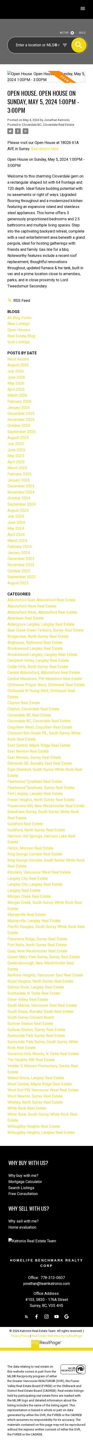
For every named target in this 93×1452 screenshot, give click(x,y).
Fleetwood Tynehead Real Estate (34, 781)
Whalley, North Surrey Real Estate (35, 1102)
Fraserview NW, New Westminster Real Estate (45, 806)
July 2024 (15, 516)
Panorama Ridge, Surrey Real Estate (37, 939)
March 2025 (17, 468)
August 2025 (18, 437)
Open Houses (18, 330)
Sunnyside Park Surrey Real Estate (36, 1035)
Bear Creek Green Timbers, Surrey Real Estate (45, 630)
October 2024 (18, 498)
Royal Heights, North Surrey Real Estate (40, 981)
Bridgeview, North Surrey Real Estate (37, 636)
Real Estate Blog (21, 336)
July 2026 (15, 371)
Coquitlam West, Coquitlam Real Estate (39, 727)
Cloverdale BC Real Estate (29, 715)
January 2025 (18, 480)
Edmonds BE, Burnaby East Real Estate (39, 763)
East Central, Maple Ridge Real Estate (38, 745)
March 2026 (17, 395)
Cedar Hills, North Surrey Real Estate (37, 666)
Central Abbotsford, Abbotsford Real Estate (43, 672)
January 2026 (18, 407)
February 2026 (19, 401)
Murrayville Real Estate (26, 914)
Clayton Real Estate (23, 703)
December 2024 (20, 486)
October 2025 (18, 425)
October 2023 (18, 571)
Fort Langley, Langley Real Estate (35, 793)
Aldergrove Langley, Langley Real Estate (40, 624)
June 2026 (16, 377)
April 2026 (16, 389)
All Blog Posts (19, 318)
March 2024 (17, 540)
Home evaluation (22, 1227)
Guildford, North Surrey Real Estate (36, 830)
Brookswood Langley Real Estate (35, 648)
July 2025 (15, 444)
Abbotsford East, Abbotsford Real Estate (41, 600)
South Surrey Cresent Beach (30, 1017)
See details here (44, 149)
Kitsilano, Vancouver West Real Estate (39, 872)
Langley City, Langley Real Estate (34, 884)
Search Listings (21, 1188)
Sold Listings (18, 342)
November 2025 (20, 419)
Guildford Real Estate (25, 824)
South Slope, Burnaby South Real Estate (40, 1011)
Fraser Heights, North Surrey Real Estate (41, 800)
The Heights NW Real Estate (31, 1060)
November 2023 (20, 565)
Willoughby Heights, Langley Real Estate (41, 1132)
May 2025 (15, 456)
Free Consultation (23, 1194)
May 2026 (15, 383)
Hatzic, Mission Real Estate (30, 848)
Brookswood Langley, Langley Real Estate (42, 654)
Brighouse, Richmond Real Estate (34, 642)
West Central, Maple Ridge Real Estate (39, 1084)
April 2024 (16, 534)
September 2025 (21, 431)
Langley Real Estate (24, 890)
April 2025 (16, 462)
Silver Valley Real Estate (27, 999)
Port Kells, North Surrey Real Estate (37, 945)
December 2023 (20, 558)
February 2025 (19, 474)
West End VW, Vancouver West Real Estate (43, 1090)
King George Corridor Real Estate (34, 854)
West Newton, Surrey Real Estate (34, 1096)
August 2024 (18, 510)
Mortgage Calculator (25, 1181)
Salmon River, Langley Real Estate (35, 987)
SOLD (82, 32)
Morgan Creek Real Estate (29, 896)
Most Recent (18, 359)
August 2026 (18, 365)
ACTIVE (64, 32)
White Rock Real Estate (26, 1108)
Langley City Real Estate (27, 878)
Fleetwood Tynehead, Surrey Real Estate (41, 787)
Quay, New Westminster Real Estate (37, 951)
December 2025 (20, 413)
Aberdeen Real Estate (25, 618)
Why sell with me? (23, 1221)
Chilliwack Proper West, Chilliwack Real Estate (46, 685)
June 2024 (16, 522)
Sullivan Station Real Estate (30, 1023)
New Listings (18, 323)
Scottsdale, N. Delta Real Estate (33, 993)
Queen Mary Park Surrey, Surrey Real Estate (43, 957)
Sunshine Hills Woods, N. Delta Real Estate (43, 1054)
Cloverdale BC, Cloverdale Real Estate (48, 124)
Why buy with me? (23, 1175)
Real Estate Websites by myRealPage (56, 1336)
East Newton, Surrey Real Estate (34, 757)
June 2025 (16, 450)
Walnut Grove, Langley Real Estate (35, 1078)
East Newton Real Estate (28, 751)
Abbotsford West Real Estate (31, 606)
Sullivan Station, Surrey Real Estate (36, 1029)
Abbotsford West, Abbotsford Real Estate (42, 612)
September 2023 (21, 577)
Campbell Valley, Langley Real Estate (38, 660)
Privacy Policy (20, 1336)
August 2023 (18, 583)
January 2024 (18, 552)
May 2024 (15, 528)
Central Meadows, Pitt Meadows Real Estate (44, 678)
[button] (26, 1316)
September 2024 (21, 504)
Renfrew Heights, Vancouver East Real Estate (45, 975)
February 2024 (19, 546)
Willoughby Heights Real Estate (33, 1126)
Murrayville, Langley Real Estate (34, 921)
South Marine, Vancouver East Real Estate (42, 1005)
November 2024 (20, 492)
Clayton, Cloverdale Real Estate (33, 709)
